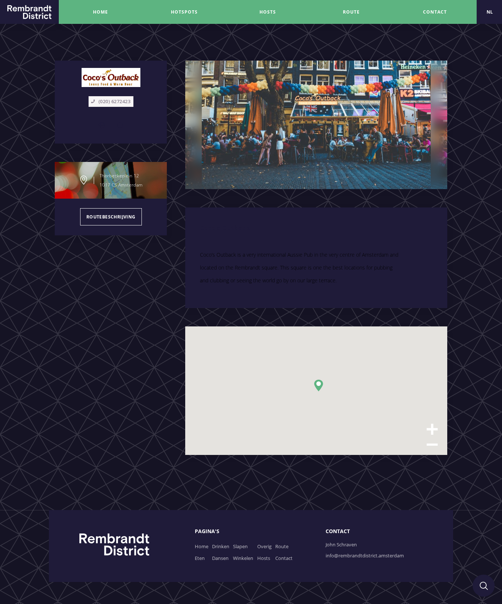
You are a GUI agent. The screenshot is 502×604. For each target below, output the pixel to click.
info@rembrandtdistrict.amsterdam (365, 555)
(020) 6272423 (114, 101)
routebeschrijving (111, 217)
